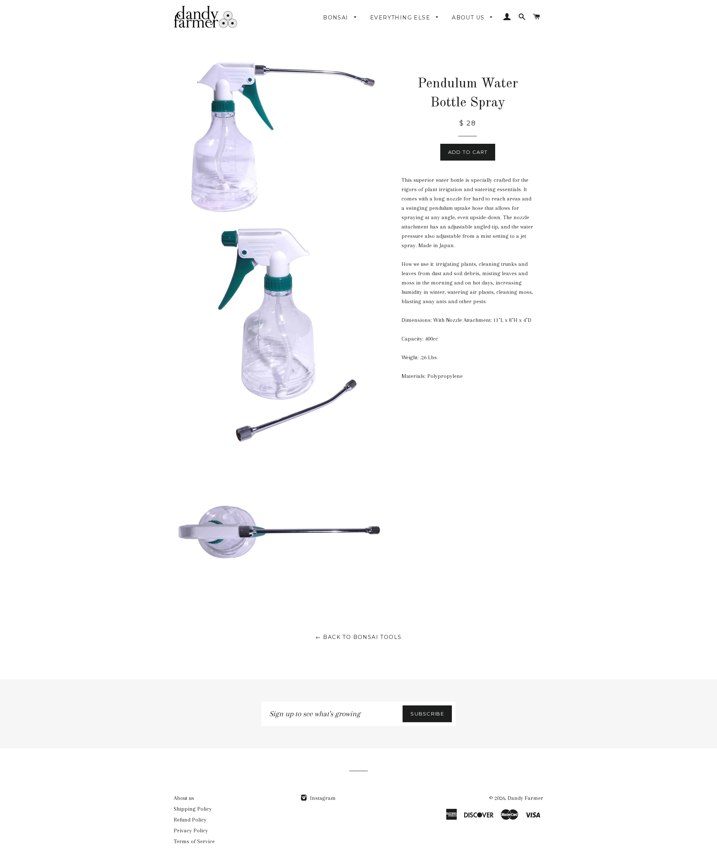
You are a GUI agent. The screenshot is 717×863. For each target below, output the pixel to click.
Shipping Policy (193, 808)
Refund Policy (190, 819)
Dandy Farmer (525, 798)
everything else (401, 17)
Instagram (322, 798)
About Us (469, 17)
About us (184, 798)
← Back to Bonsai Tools (359, 637)
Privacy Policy (191, 830)
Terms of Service (194, 841)
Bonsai (336, 17)
